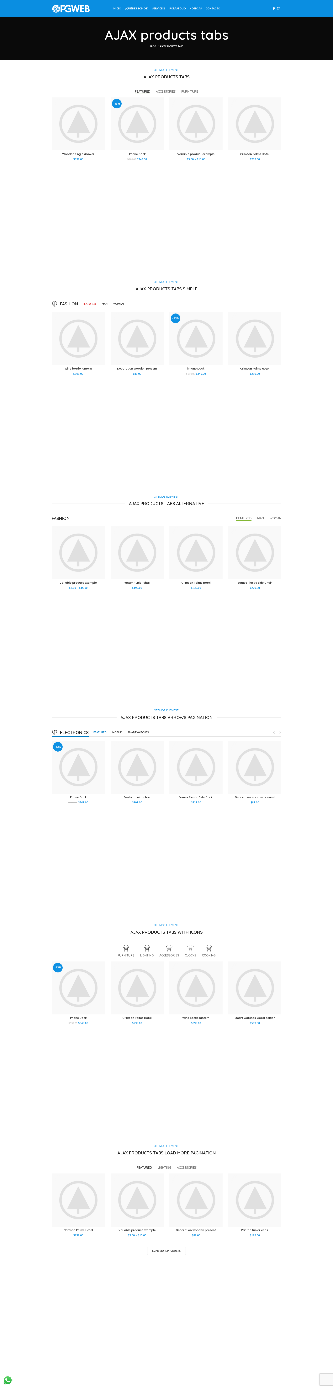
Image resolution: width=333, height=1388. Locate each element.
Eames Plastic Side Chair (255, 583)
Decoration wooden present (137, 368)
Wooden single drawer (78, 154)
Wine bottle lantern (78, 368)
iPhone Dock (137, 154)
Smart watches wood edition (255, 1018)
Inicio (153, 46)
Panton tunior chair (137, 583)
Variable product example (195, 154)
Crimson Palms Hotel (254, 154)
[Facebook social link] (274, 9)
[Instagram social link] (278, 9)
